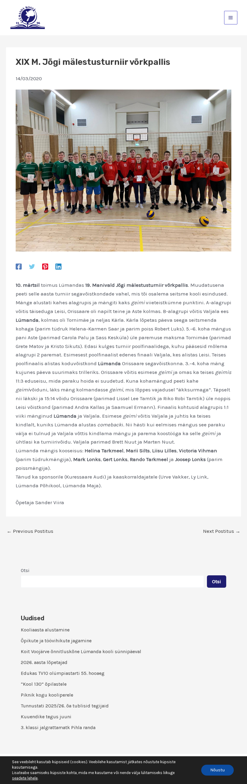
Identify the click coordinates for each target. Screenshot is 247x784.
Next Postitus (221, 531)
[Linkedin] (58, 266)
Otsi (25, 570)
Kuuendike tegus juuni (46, 716)
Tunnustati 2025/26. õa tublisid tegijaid (65, 706)
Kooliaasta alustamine (45, 630)
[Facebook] (19, 266)
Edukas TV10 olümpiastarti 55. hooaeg (63, 673)
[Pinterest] (45, 266)
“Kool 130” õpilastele (44, 684)
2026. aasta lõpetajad (44, 662)
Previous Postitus (30, 531)
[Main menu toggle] (231, 17)
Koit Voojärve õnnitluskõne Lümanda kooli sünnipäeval (81, 651)
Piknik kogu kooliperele (47, 695)
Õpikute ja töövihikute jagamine (56, 640)
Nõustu (217, 770)
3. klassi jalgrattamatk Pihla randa (58, 727)
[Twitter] (32, 266)
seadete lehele (25, 778)
